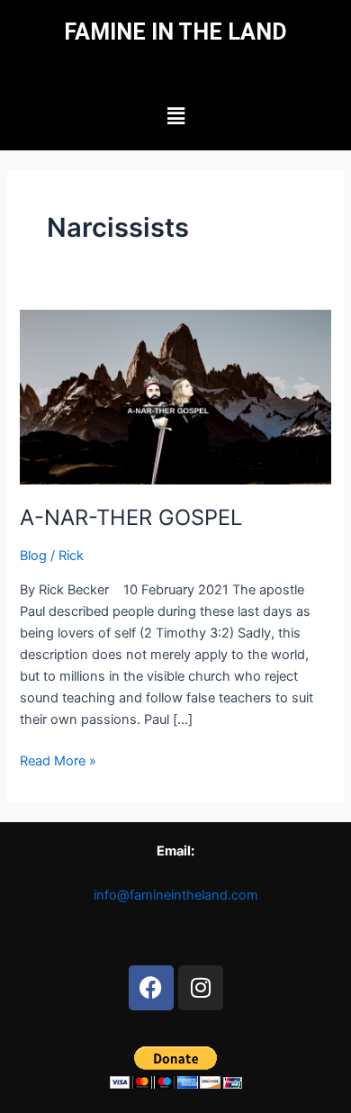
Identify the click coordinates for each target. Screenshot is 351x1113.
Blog (33, 555)
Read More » (58, 759)
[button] (175, 115)
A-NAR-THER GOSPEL (131, 517)
